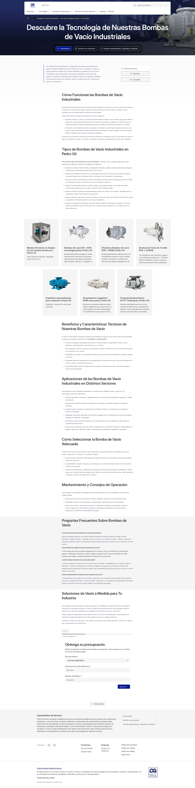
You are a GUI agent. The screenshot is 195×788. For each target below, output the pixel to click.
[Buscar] (134, 5)
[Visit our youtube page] (54, 745)
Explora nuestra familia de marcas (49, 768)
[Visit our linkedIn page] (49, 745)
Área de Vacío (86, 752)
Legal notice (125, 755)
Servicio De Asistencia (105, 749)
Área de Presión (87, 748)
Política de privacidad (129, 745)
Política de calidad (127, 751)
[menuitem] (31, 11)
